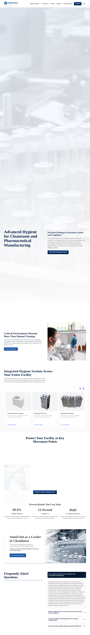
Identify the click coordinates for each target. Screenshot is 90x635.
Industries (45, 3)
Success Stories (68, 3)
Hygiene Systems (34, 3)
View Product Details (11, 424)
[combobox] (84, 3)
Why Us (53, 3)
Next (83, 388)
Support (58, 3)
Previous (80, 388)
